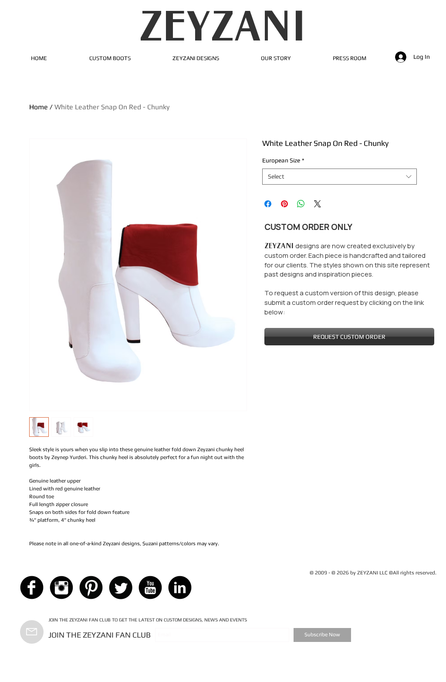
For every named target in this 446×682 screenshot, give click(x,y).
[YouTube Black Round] (150, 587)
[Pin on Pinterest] (284, 204)
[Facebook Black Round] (32, 587)
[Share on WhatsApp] (301, 204)
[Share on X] (317, 204)
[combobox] (339, 177)
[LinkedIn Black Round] (180, 587)
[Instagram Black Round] (61, 587)
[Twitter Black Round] (120, 587)
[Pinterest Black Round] (91, 587)
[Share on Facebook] (268, 204)
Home (38, 107)
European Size (283, 160)
